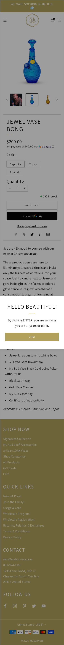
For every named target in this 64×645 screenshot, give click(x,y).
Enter (32, 336)
